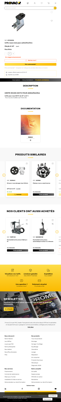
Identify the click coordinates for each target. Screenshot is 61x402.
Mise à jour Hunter (10, 377)
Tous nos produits (36, 338)
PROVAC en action (36, 377)
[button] (55, 3)
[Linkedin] (5, 389)
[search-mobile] (55, 8)
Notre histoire (9, 338)
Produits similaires (42, 80)
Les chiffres (8, 341)
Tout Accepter (47, 399)
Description (16, 80)
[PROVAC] (13, 3)
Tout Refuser (53, 396)
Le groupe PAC (9, 344)
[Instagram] (39, 389)
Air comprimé (35, 357)
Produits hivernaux (37, 360)
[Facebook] (22, 389)
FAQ (6, 354)
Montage (34, 341)
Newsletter (34, 379)
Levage (33, 352)
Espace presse (35, 374)
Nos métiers (8, 349)
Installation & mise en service (13, 379)
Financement (9, 371)
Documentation (27, 80)
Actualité (34, 371)
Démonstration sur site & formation (15, 382)
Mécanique (34, 362)
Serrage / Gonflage (37, 344)
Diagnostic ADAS (36, 365)
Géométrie (34, 349)
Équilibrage (34, 346)
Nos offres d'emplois (11, 352)
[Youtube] (55, 389)
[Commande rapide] (28, 3)
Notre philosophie (10, 346)
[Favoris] (42, 3)
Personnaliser (42, 396)
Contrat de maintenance (12, 374)
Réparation (34, 354)
